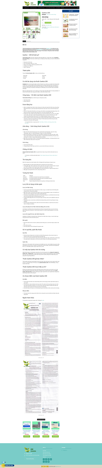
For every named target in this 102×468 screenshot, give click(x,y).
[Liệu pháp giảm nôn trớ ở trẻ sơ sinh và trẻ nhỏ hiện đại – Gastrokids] (65, 20)
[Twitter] (46, 462)
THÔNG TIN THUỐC (33, 7)
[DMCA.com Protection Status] (44, 466)
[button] (78, 7)
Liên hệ (62, 7)
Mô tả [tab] (24, 41)
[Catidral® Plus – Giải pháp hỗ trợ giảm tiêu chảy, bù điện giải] (65, 16)
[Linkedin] (51, 459)
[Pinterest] (44, 462)
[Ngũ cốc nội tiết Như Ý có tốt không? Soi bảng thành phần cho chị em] (65, 35)
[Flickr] (46, 459)
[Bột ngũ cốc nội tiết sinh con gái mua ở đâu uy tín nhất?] (65, 25)
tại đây (43, 300)
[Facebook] (44, 459)
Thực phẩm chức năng (50, 7)
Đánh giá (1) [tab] (29, 41)
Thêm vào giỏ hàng (48, 22)
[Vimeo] (48, 462)
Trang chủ (26, 7)
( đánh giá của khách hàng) (51, 14)
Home (23, 10)
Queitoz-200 (48, 48)
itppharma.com (58, 466)
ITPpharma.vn (65, 450)
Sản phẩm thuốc (41, 7)
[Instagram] (48, 459)
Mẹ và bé (58, 7)
